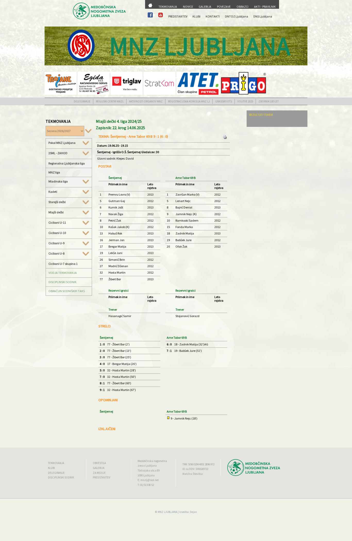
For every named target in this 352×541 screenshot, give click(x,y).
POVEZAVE (224, 6)
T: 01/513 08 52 (146, 485)
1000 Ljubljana (146, 475)
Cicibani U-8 (56, 253)
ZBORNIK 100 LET (268, 101)
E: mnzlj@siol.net (148, 480)
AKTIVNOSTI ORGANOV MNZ (146, 101)
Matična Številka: (192, 474)
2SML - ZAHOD (58, 153)
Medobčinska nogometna (152, 461)
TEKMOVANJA (167, 6)
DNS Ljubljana (262, 16)
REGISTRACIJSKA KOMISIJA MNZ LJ (189, 101)
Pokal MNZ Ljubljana (62, 143)
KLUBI (196, 16)
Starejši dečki (57, 202)
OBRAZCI (242, 6)
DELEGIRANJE (82, 101)
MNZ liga (54, 172)
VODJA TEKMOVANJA (62, 273)
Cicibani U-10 (57, 233)
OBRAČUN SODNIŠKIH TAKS (66, 291)
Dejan (193, 512)
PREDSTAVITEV (177, 16)
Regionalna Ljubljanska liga (66, 163)
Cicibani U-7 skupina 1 (63, 264)
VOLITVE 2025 (245, 101)
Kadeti (52, 192)
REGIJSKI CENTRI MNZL (110, 101)
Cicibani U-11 (57, 222)
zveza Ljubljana (147, 465)
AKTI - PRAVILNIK (265, 6)
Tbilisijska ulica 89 (149, 470)
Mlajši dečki (56, 212)
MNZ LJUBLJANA (167, 512)
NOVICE (188, 6)
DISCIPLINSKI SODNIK (62, 282)
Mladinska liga (58, 181)
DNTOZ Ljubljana (236, 16)
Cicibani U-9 (56, 243)
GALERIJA (205, 6)
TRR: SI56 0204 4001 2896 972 (198, 464)
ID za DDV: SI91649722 (195, 469)
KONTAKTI (213, 16)
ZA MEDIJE (99, 473)
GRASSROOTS (223, 101)
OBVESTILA (99, 463)
